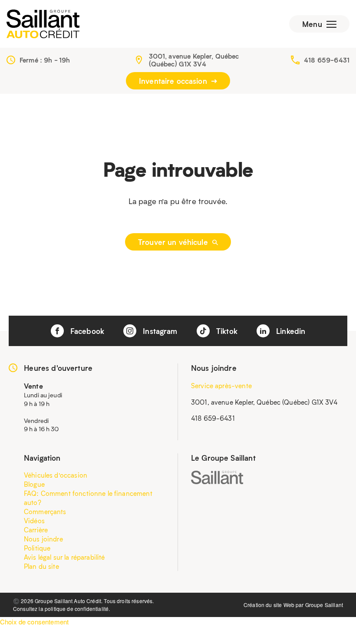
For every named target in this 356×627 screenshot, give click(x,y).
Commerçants (45, 511)
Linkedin (289, 331)
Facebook (86, 331)
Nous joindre (43, 539)
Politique (37, 548)
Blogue (34, 484)
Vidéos (34, 520)
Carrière (36, 529)
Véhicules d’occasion (55, 475)
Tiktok (225, 331)
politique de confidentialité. (77, 608)
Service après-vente (221, 385)
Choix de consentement (34, 621)
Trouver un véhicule (174, 242)
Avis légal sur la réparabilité (64, 557)
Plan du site (41, 566)
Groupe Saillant (324, 604)
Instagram (159, 331)
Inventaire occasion (174, 81)
